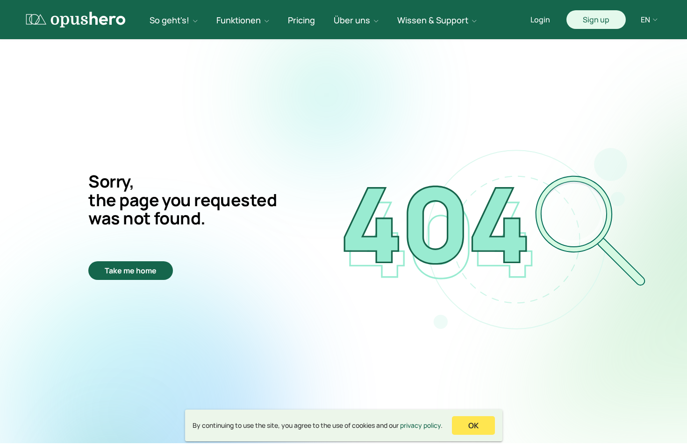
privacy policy (420, 425)
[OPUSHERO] (76, 20)
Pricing (301, 20)
